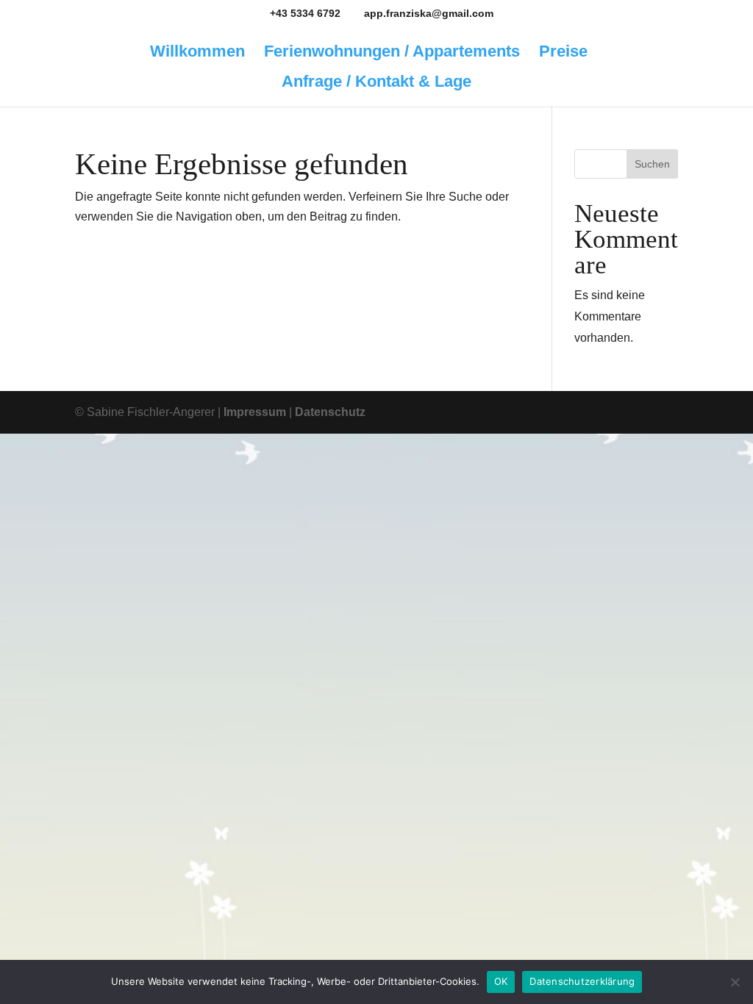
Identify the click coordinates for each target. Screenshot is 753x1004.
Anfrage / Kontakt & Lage (376, 83)
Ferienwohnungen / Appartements (392, 53)
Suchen (652, 164)
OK (501, 981)
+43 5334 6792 (305, 13)
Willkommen (197, 53)
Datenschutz (330, 412)
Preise (563, 53)
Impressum (255, 412)
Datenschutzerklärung (582, 981)
